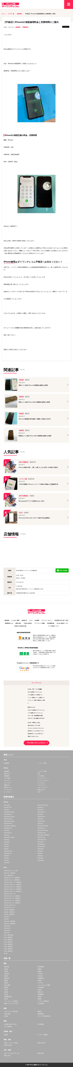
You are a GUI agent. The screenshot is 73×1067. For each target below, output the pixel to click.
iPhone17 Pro (8, 807)
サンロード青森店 (43, 1034)
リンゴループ (8, 789)
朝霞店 (6, 987)
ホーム (3, 13)
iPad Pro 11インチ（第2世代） (12, 900)
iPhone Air (40, 807)
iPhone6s (40, 851)
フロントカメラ (42, 778)
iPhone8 (6, 846)
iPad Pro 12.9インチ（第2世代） (13, 891)
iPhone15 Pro (41, 816)
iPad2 (5, 953)
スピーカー (7, 783)
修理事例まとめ (9, 623)
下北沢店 (40, 973)
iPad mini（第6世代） (10, 921)
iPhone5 (6, 858)
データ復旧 (41, 776)
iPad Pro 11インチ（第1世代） (12, 903)
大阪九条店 (7, 1014)
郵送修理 (7, 620)
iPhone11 (6, 839)
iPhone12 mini (42, 832)
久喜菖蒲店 (41, 987)
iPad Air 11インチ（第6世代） (12, 880)
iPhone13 (6, 830)
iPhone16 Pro (41, 812)
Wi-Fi (39, 792)
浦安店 (39, 996)
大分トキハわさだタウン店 (11, 1053)
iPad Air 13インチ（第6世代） (12, 877)
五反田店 (6, 973)
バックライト (8, 792)
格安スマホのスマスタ (33, 736)
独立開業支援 (50, 623)
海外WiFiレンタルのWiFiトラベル (36, 730)
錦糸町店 (6, 978)
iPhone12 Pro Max (43, 830)
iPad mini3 (7, 928)
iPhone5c (40, 855)
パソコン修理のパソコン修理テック (36, 697)
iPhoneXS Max (42, 839)
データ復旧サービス (53, 626)
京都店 (6, 1016)
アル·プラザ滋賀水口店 (44, 1016)
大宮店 (6, 989)
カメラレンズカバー (43, 780)
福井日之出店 (8, 1045)
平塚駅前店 (25, 27)
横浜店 (6, 992)
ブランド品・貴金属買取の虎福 (35, 715)
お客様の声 (24, 620)
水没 (39, 773)
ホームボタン (41, 783)
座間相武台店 (8, 996)
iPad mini (6, 932)
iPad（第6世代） (8, 944)
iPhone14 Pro (41, 821)
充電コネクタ (41, 789)
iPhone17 (6, 809)
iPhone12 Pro (8, 832)
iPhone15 (40, 819)
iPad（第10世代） (9, 935)
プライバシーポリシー (47, 620)
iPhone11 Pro (41, 837)
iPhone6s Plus (8, 851)
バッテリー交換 (42, 763)
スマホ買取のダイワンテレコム (35, 712)
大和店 (6, 994)
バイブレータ (41, 785)
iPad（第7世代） (8, 942)
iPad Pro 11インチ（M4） (11, 870)
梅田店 (39, 1011)
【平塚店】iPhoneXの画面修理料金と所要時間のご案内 (40, 13)
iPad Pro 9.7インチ (9, 907)
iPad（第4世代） (8, 949)
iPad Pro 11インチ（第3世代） (12, 898)
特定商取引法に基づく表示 (61, 620)
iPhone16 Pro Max (9, 812)
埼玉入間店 (7, 985)
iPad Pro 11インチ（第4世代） (12, 896)
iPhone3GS (41, 860)
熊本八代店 (7, 1055)
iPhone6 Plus (8, 853)
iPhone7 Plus (41, 846)
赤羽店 (39, 980)
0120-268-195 (20, 582)
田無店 (6, 983)
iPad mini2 (7, 930)
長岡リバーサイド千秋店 (11, 1043)
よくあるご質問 (15, 620)
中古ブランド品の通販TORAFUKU (36, 718)
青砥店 (6, 980)
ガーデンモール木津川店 (11, 1011)
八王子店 (40, 983)
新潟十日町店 (41, 1043)
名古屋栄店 (41, 1024)
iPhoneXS (7, 842)
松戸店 (6, 999)
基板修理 (6, 776)
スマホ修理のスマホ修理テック (35, 694)
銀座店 (39, 971)
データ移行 (7, 778)
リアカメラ (7, 780)
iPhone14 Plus (8, 823)
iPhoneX (6, 844)
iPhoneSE (40, 849)
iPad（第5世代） (8, 946)
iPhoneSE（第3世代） (10, 826)
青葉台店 (40, 992)
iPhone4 (6, 860)
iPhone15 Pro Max (9, 816)
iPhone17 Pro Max (43, 805)
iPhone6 (40, 853)
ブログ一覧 (11, 13)
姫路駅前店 (41, 1014)
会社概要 (37, 620)
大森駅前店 (41, 978)
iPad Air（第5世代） (9, 910)
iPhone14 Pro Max (9, 821)
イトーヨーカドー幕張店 (11, 1001)
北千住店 (40, 976)
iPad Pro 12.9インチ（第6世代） (13, 882)
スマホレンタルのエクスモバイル (36, 728)
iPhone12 (6, 835)
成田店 (39, 999)
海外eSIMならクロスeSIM (34, 725)
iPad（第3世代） (8, 951)
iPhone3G (7, 862)
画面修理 (19, 13)
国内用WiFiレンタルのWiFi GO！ (36, 733)
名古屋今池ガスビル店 (10, 1024)
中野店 (6, 971)
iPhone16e (41, 809)
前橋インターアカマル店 (11, 1003)
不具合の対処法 (28, 623)
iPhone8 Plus (41, 844)
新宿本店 (6, 966)
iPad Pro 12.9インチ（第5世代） (13, 884)
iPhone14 (40, 823)
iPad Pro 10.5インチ (9, 905)
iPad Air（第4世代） (9, 912)
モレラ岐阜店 (8, 1026)
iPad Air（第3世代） (9, 914)
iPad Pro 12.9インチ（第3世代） (13, 889)
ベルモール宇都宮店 (43, 1001)
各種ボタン (7, 785)
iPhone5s (6, 855)
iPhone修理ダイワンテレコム (35, 692)
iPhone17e (7, 805)
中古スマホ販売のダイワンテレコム (36, 710)
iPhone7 (6, 849)
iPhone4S (40, 858)
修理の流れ (18, 623)
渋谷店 (6, 969)
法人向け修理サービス (62, 623)
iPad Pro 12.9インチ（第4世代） (13, 887)
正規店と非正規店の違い (20, 626)
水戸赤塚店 (41, 1003)
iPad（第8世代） (8, 939)
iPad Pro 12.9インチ (9, 893)
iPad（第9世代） (8, 937)
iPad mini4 (7, 926)
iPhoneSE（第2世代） (44, 835)
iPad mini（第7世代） (10, 873)
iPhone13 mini (42, 828)
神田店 (6, 976)
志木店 (39, 989)
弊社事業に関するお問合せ (36, 743)
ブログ (31, 620)
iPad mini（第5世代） (10, 923)
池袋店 (39, 969)
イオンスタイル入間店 (44, 985)
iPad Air (6, 919)
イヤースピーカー (43, 787)
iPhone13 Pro (8, 828)
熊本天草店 (41, 1053)
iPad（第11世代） (9, 875)
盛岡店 (6, 1034)
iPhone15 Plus (8, 819)
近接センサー (8, 787)
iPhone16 (40, 814)
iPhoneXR (40, 842)
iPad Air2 (6, 916)
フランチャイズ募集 (39, 623)
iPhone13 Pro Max (43, 826)
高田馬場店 (41, 966)
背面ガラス (7, 773)
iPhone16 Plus (8, 814)
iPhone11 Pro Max (9, 837)
